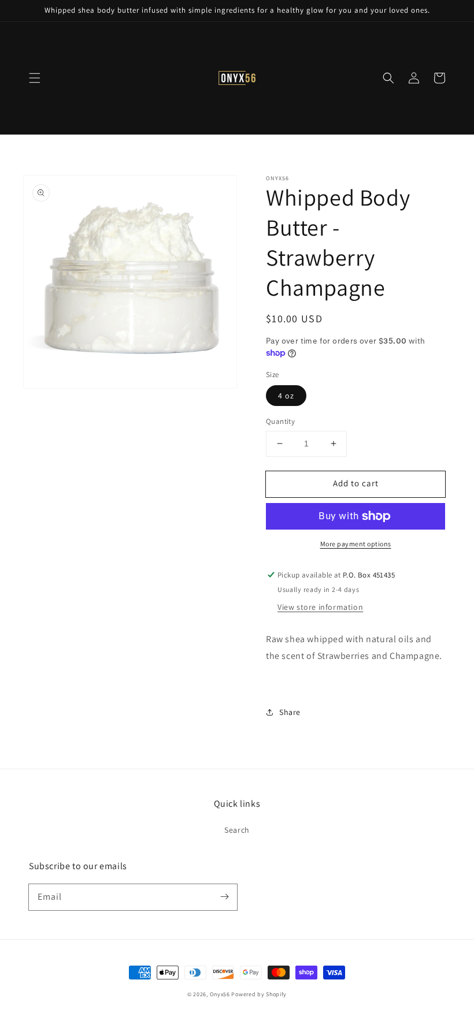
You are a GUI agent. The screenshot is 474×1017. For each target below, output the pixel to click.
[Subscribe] (224, 897)
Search (237, 830)
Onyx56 (220, 994)
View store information (320, 607)
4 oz (286, 395)
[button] (34, 78)
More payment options (355, 543)
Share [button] (290, 712)
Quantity (280, 421)
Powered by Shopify (259, 994)
